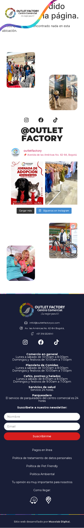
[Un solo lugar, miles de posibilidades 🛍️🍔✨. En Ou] (61, 182)
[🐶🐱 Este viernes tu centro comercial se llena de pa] (27, 182)
